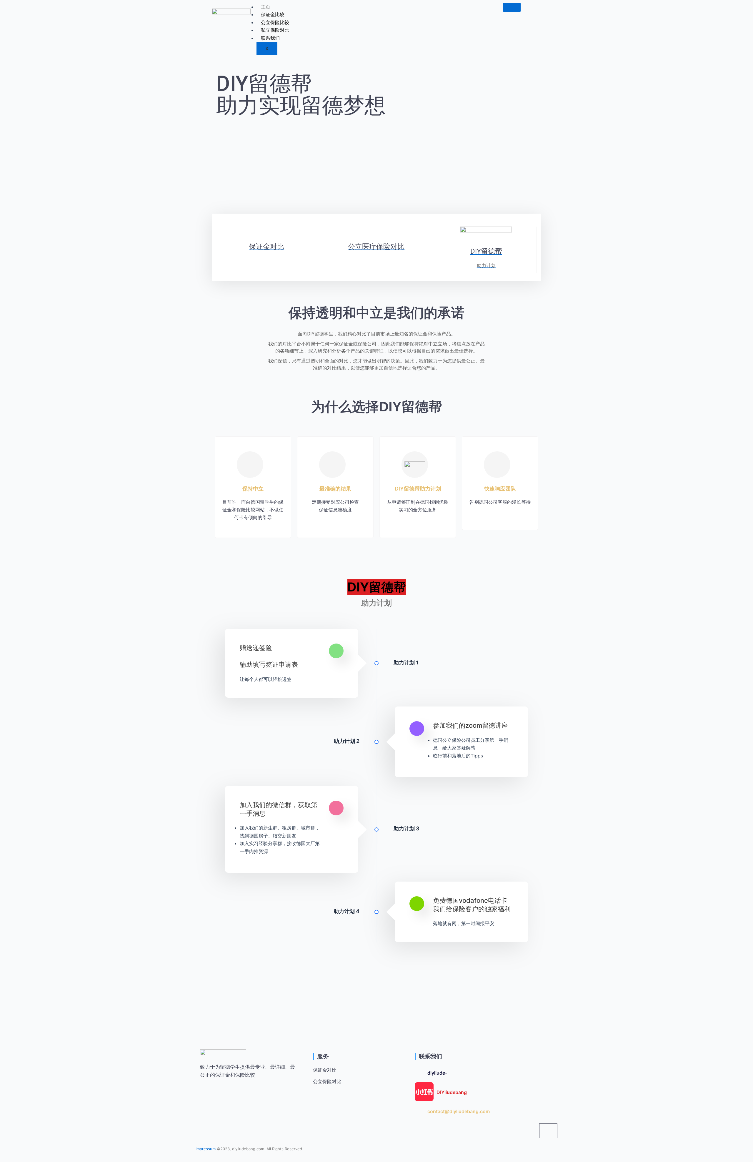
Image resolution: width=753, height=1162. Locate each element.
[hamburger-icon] (512, 7)
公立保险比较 (275, 22)
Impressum (206, 1148)
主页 (265, 7)
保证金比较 (272, 14)
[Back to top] (548, 1130)
